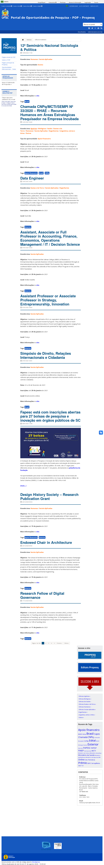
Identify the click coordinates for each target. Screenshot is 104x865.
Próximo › (59, 643)
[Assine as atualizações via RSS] (101, 28)
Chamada (82, 737)
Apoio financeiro (31, 173)
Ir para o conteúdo (7, 6)
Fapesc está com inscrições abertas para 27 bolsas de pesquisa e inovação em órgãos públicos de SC (50, 416)
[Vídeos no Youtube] (95, 28)
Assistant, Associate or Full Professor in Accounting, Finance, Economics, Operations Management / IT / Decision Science (50, 238)
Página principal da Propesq (8, 63)
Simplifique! (41, 2)
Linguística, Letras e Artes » (87, 715)
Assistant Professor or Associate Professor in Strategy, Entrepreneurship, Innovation (48, 300)
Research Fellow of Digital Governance (42, 595)
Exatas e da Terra (37, 188)
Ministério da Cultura (83, 753)
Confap (86, 741)
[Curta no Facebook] (89, 28)
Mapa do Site (94, 6)
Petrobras (91, 760)
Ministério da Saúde (86, 755)
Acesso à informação (75, 2)
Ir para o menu (17, 6)
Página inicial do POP (8, 57)
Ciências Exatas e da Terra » (87, 704)
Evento (40, 65)
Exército (80, 748)
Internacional (87, 751)
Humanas (34, 59)
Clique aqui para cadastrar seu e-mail (8, 98)
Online (81, 759)
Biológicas (42, 128)
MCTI (94, 751)
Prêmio (82, 763)
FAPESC (86, 747)
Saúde (49, 128)
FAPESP (94, 748)
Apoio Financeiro (44, 139)
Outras (28, 133)
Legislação (87, 2)
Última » (66, 643)
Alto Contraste (84, 6)
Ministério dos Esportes (92, 757)
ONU (86, 760)
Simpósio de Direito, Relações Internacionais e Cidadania (45, 355)
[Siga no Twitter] (92, 28)
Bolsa (84, 734)
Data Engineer (32, 178)
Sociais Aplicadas (45, 59)
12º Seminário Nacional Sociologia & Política (49, 47)
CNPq (47, 173)
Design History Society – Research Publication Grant (49, 496)
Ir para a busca (27, 6)
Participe (63, 2)
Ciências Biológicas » (85, 699)
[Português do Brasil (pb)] (67, 6)
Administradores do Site (95, 32)
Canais (96, 2)
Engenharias (53, 131)
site (37, 96)
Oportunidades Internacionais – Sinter (9, 68)
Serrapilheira (95, 763)
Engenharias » (83, 712)
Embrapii (80, 745)
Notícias (29, 40)
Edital (92, 740)
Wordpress (36, 862)
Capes (97, 733)
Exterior (28, 227)
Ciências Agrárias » (84, 696)
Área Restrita (82, 32)
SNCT (79, 766)
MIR (99, 757)
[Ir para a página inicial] (22, 39)
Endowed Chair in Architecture (46, 542)
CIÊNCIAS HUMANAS (40, 40)
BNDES (80, 734)
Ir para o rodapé (37, 6)
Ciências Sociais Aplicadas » (87, 709)
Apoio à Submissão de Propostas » (8, 83)
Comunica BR (53, 2)
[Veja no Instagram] (98, 28)
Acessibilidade (73, 6)
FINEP (81, 750)
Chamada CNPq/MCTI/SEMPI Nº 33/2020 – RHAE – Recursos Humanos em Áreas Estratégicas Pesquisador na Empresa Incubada (49, 112)
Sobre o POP (6, 60)
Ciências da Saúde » (85, 701)
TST (82, 765)
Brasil (6, 2)
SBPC (89, 763)
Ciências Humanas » (85, 707)
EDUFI (97, 741)
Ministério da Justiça (95, 753)
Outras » (81, 717)
